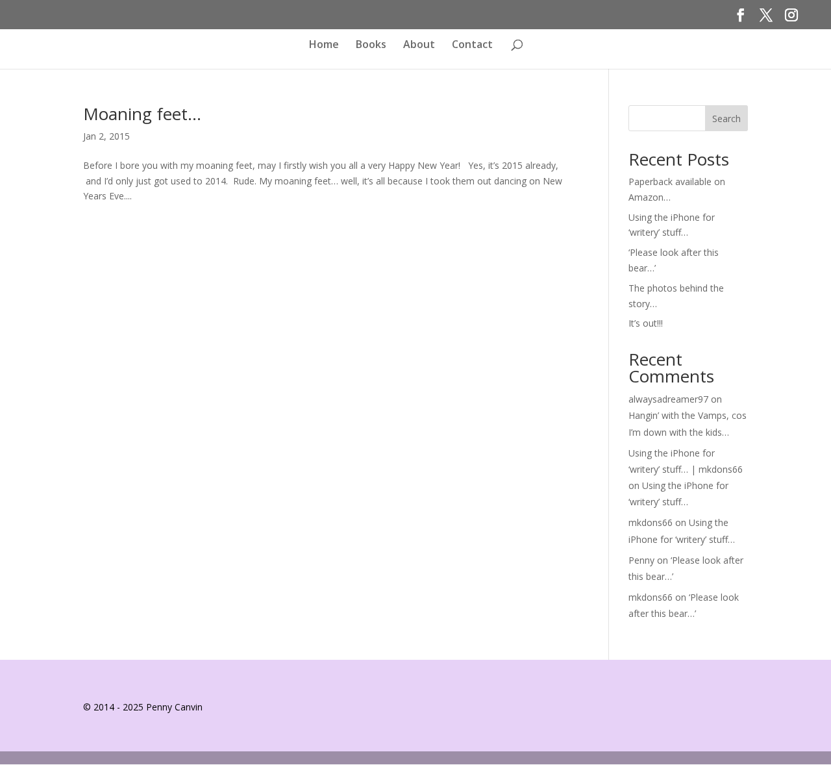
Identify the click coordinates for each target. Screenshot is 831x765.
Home (324, 45)
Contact (472, 45)
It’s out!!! (645, 323)
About (419, 45)
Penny (641, 560)
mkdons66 (650, 522)
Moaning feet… (142, 113)
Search (726, 118)
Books (371, 45)
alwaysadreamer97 (668, 399)
